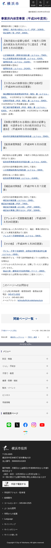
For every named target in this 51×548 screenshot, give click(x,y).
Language (8, 519)
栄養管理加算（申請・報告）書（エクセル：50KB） (25, 101)
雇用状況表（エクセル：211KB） (17, 62)
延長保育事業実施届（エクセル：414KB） (21, 178)
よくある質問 (10, 508)
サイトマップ (10, 524)
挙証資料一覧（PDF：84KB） (16, 33)
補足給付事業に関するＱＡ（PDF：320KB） (22, 210)
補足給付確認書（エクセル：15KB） (18, 200)
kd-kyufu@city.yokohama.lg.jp (30, 300)
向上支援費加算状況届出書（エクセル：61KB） (23, 59)
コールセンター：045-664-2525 (17, 503)
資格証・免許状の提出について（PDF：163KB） (24, 30)
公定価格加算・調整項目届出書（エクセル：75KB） (25, 55)
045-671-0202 (14, 294)
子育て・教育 (32, 337)
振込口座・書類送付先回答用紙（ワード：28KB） (24, 271)
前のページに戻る (10, 331)
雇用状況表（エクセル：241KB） (17, 69)
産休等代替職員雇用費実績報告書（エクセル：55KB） (26, 136)
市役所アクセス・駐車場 (14, 492)
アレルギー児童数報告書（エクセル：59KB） (22, 236)
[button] (33, 3)
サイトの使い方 (11, 535)
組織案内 (8, 498)
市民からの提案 (11, 514)
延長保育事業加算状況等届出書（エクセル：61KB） (25, 162)
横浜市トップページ (17, 337)
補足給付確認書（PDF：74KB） (15, 204)
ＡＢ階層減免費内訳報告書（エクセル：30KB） (23, 170)
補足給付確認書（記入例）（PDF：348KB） (22, 207)
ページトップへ (25, 344)
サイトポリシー (11, 529)
